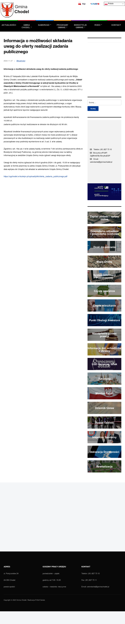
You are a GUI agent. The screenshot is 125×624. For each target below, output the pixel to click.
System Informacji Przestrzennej (104, 276)
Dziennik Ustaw (104, 408)
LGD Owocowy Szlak (104, 364)
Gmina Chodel (26, 26)
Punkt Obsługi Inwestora (104, 320)
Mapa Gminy (104, 261)
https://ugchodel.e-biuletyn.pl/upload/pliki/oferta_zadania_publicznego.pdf (35, 176)
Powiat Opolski (104, 422)
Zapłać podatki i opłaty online (104, 218)
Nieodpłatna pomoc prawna (104, 335)
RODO (97, 25)
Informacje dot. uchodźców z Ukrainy (104, 349)
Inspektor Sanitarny (104, 437)
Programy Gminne (62, 26)
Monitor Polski (104, 393)
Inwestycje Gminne (80, 26)
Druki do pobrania (104, 247)
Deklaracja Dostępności (104, 452)
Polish (111, 4)
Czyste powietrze (104, 291)
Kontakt (116, 25)
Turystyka (104, 378)
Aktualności (9, 25)
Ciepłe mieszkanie (104, 305)
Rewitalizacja (104, 466)
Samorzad (43, 25)
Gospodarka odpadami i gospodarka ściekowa (104, 232)
